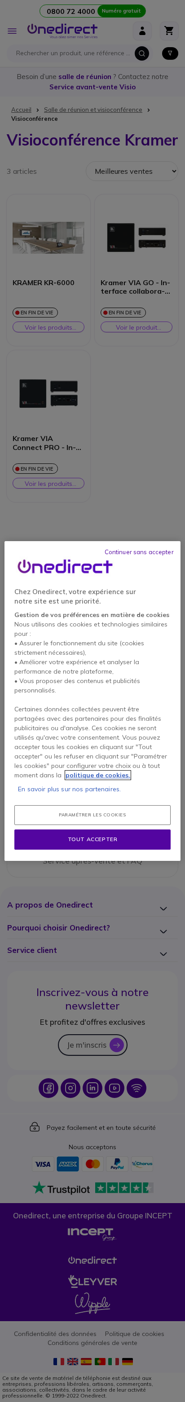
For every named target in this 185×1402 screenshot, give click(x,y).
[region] (92, 701)
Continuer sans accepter (139, 552)
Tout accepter (93, 839)
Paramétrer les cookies (92, 815)
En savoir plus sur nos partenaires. (69, 789)
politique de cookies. (98, 775)
